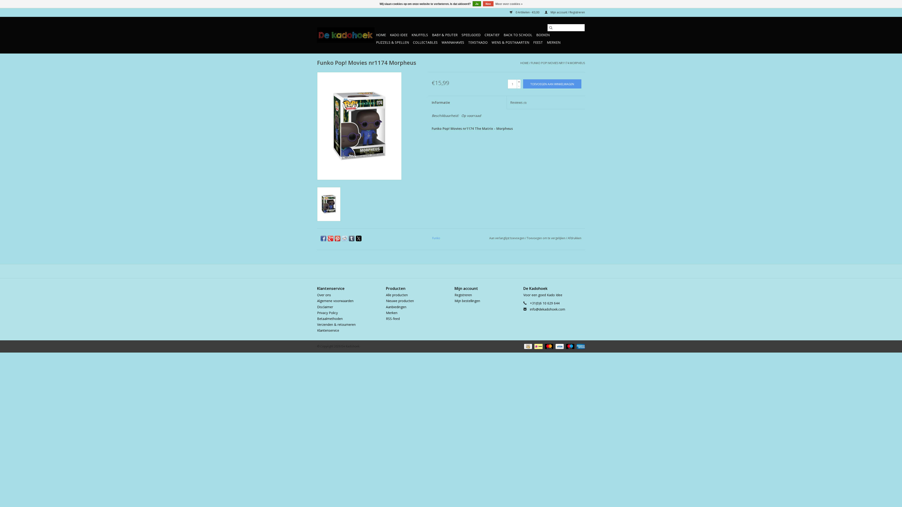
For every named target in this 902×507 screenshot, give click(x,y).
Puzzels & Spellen (392, 42)
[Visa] (559, 346)
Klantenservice (328, 330)
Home (381, 35)
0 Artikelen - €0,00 (527, 12)
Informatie (441, 102)
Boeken (543, 35)
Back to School (518, 35)
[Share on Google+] (330, 238)
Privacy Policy (327, 313)
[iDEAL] (538, 346)
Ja (476, 4)
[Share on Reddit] (344, 238)
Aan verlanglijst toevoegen (507, 238)
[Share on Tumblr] (351, 238)
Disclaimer (325, 307)
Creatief (492, 35)
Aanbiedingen (396, 307)
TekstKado (478, 42)
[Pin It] (337, 238)
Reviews (518, 102)
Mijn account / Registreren (567, 12)
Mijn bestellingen (467, 301)
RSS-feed (393, 318)
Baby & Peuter (445, 35)
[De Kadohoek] (346, 35)
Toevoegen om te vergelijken (546, 238)
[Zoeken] (550, 27)
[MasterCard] (548, 346)
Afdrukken (574, 238)
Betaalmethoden (330, 318)
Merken (553, 42)
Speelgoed (471, 35)
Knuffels (420, 35)
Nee (488, 4)
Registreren (463, 295)
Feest (538, 42)
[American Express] (580, 346)
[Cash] (527, 346)
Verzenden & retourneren (336, 324)
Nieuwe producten (400, 301)
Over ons (324, 295)
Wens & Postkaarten (510, 42)
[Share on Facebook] (323, 238)
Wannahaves (453, 42)
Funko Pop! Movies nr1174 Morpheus (558, 63)
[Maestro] (569, 346)
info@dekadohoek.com (547, 309)
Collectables (425, 42)
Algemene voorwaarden (335, 301)
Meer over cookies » (509, 4)
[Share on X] (359, 238)
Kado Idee (399, 35)
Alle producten (397, 295)
